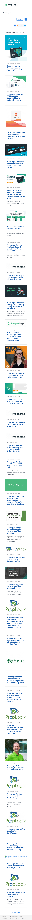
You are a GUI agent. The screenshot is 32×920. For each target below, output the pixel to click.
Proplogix (7, 13)
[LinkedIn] (21, 25)
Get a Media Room (16, 918)
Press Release (10, 63)
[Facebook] (15, 25)
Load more (16, 912)
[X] (24, 25)
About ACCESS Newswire (17, 916)
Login (24, 918)
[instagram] (18, 25)
